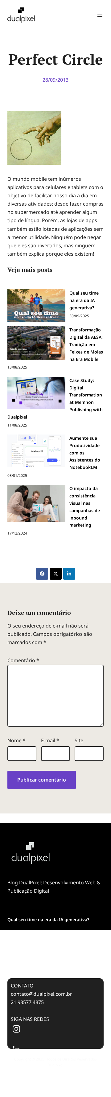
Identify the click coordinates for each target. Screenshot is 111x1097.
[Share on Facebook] (42, 574)
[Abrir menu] (100, 15)
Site (79, 740)
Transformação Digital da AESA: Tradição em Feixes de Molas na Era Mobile (53, 936)
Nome (16, 740)
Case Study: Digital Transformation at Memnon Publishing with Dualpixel (47, 957)
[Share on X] (56, 574)
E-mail (50, 740)
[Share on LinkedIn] (69, 574)
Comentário (23, 660)
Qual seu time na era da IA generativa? (48, 919)
